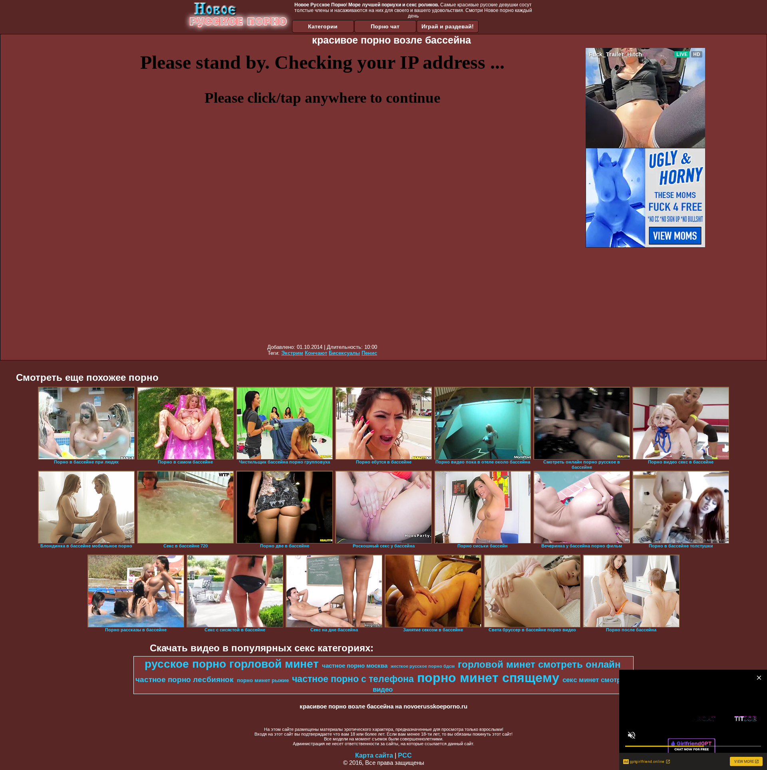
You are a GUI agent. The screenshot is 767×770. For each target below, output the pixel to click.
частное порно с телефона (353, 679)
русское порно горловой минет (232, 664)
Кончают (316, 353)
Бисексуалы (344, 353)
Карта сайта (374, 755)
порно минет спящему (488, 678)
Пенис (369, 353)
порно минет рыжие (263, 680)
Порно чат (385, 26)
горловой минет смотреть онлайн (539, 664)
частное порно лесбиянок (184, 679)
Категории (323, 26)
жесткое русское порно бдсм (423, 666)
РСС (405, 755)
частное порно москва (354, 666)
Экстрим (292, 353)
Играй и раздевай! (447, 26)
